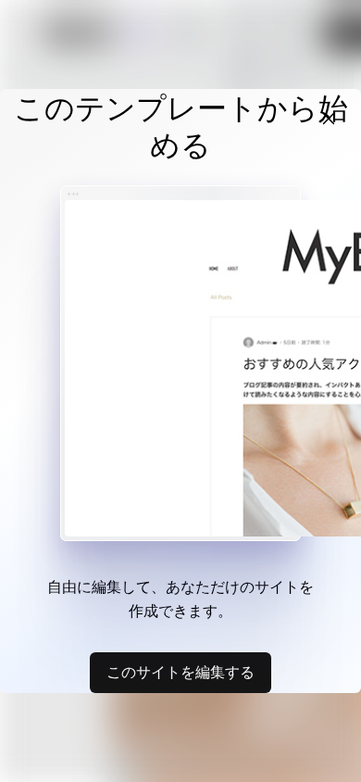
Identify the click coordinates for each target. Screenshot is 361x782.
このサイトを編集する (180, 671)
